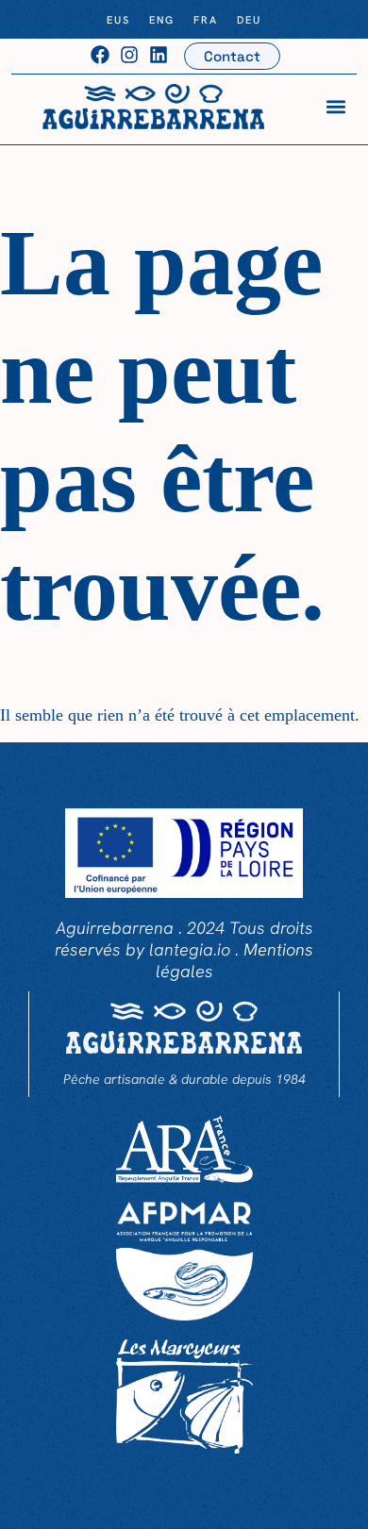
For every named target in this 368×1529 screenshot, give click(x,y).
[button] (336, 106)
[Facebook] (100, 54)
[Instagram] (129, 54)
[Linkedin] (158, 54)
